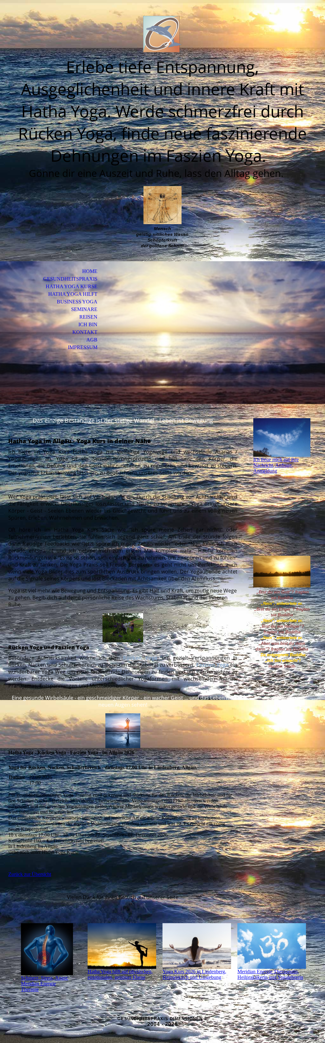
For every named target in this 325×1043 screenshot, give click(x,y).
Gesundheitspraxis (70, 279)
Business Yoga (77, 301)
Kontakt (84, 332)
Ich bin (87, 324)
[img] (162, 34)
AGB (91, 339)
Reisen (88, 317)
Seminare (84, 309)
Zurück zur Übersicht (29, 874)
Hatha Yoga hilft (72, 294)
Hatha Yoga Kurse (71, 286)
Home (89, 271)
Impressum (82, 347)
